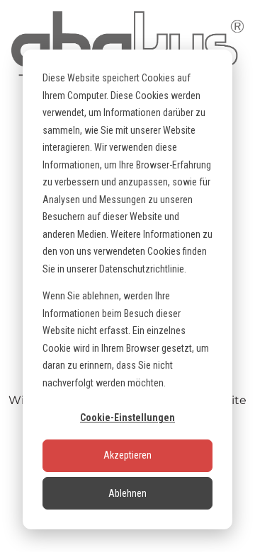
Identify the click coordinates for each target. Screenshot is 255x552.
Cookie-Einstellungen (127, 417)
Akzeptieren (127, 455)
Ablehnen (127, 493)
